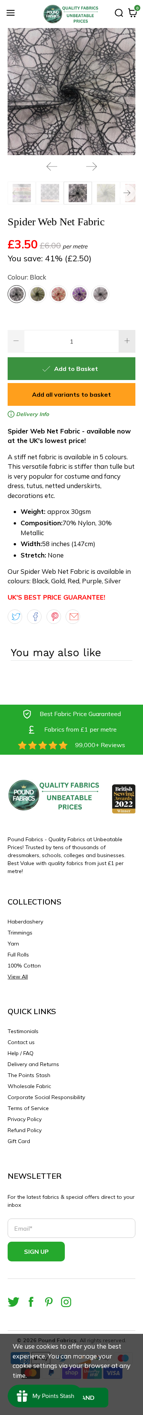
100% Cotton (24, 965)
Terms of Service (28, 1108)
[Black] (17, 294)
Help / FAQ (21, 1053)
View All (18, 976)
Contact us (21, 1042)
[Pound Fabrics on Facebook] (31, 1302)
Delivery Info (31, 414)
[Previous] (52, 166)
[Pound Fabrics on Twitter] (13, 1302)
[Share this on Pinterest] (54, 616)
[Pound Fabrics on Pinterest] (49, 1302)
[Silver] (100, 294)
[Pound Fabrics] (72, 14)
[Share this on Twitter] (15, 616)
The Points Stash (29, 1075)
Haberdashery (25, 921)
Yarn (13, 943)
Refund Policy (25, 1130)
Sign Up (36, 1251)
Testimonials (23, 1031)
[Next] (91, 166)
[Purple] (79, 294)
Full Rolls (18, 954)
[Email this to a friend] (73, 616)
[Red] (58, 294)
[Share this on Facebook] (34, 616)
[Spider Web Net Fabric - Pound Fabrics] (71, 91)
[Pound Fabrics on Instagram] (66, 1302)
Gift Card (19, 1141)
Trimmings (20, 932)
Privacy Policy (25, 1119)
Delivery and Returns (33, 1064)
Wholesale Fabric (29, 1086)
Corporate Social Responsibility (46, 1097)
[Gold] (38, 294)
